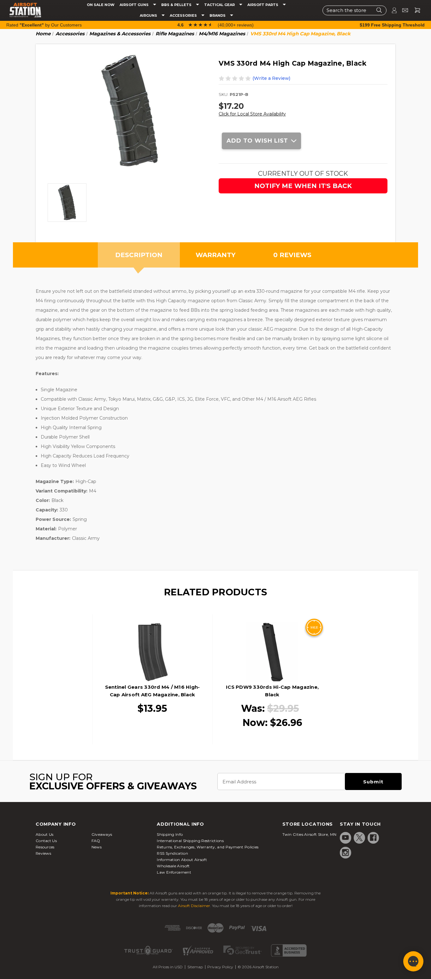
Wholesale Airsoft (173, 866)
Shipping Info (170, 834)
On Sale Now (101, 5)
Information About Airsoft (182, 859)
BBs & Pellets (176, 5)
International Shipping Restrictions (190, 840)
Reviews (43, 853)
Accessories (184, 16)
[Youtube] (345, 837)
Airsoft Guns (135, 5)
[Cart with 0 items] (415, 10)
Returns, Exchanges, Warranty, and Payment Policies (207, 847)
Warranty (215, 255)
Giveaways (102, 834)
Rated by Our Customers (44, 24)
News (97, 847)
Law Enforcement (174, 872)
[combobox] (354, 10)
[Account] (392, 10)
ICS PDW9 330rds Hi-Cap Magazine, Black (272, 691)
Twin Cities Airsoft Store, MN (309, 834)
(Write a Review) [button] (271, 78)
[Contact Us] (402, 10)
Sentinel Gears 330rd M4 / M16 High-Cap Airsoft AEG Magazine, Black (152, 691)
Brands (218, 16)
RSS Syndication (172, 853)
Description (138, 255)
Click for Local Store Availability (252, 114)
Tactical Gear (220, 5)
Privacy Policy (220, 966)
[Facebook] (373, 837)
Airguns (149, 16)
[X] (359, 837)
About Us (44, 834)
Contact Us (46, 840)
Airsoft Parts (263, 5)
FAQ (96, 840)
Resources (45, 847)
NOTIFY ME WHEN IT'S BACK (303, 186)
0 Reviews (292, 255)
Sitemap (195, 966)
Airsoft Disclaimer (194, 905)
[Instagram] (345, 852)
